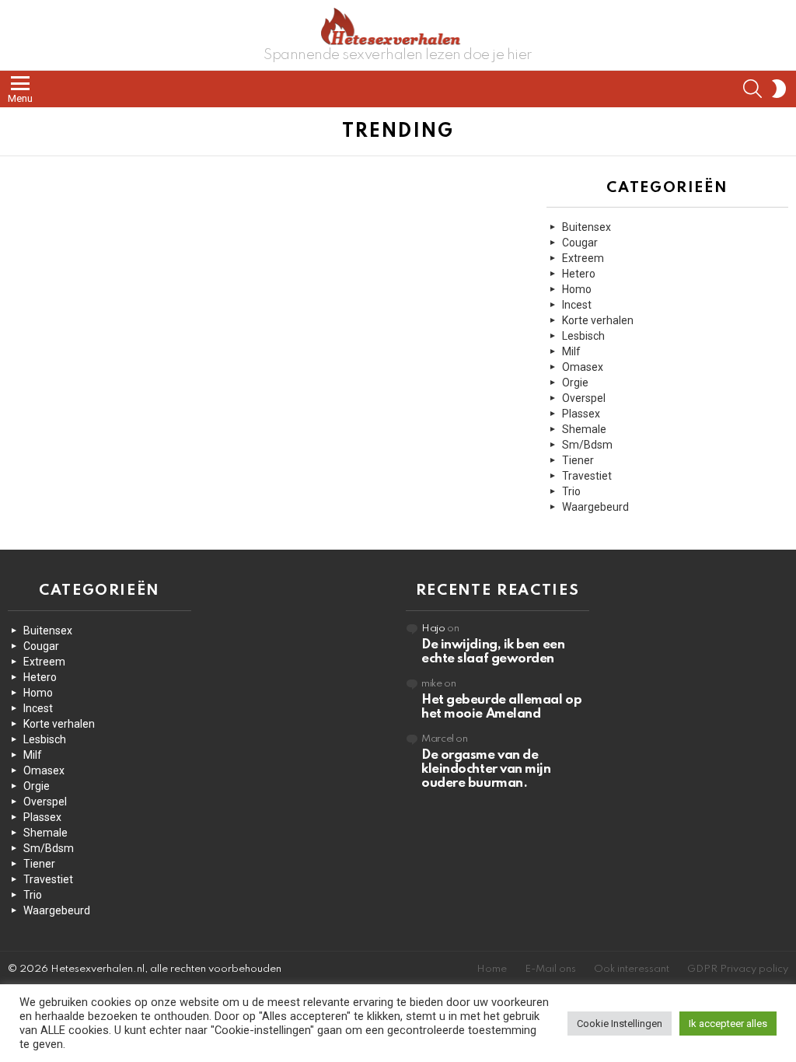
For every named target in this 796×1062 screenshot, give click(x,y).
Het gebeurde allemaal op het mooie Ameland (501, 707)
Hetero (578, 273)
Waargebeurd (595, 507)
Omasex (582, 367)
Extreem (583, 258)
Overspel (584, 398)
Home (492, 969)
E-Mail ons (550, 969)
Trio (571, 491)
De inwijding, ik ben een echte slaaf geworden (492, 651)
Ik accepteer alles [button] (728, 1023)
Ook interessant (631, 969)
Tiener (578, 460)
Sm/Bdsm (587, 444)
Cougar (580, 242)
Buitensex (586, 227)
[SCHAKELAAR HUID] (779, 88)
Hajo (433, 629)
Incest (577, 305)
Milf (571, 351)
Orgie (575, 382)
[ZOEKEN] (752, 88)
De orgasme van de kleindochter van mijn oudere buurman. (486, 769)
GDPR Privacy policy (737, 969)
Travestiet (587, 476)
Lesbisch (583, 336)
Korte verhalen (598, 320)
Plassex (581, 413)
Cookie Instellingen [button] (619, 1023)
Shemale (584, 429)
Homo (577, 289)
